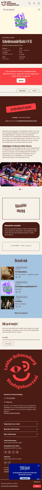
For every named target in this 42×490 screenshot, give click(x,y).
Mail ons (9, 402)
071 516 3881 (10, 398)
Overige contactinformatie (12, 413)
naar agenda (10, 10)
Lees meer (25, 478)
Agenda (21, 80)
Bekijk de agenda (21, 313)
